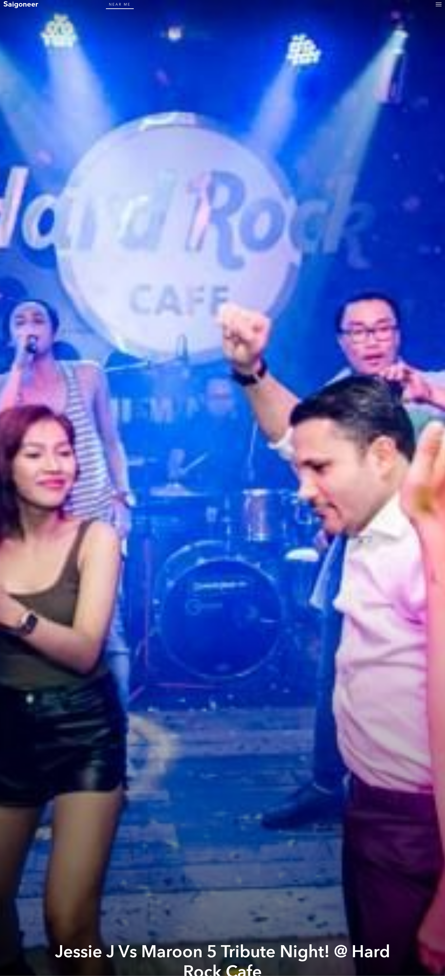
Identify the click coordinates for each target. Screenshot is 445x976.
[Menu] (439, 4)
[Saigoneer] (20, 4)
